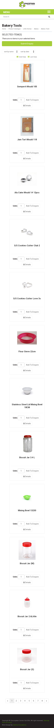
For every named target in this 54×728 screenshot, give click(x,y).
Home (4, 29)
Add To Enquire (32, 100)
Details (28, 106)
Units (15, 100)
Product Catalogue (14, 29)
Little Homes (27, 29)
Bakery (36, 29)
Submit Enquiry (27, 44)
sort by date (25, 52)
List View (33, 57)
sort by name (9, 52)
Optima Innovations (19, 725)
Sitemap (46, 720)
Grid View (22, 57)
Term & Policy (7, 722)
